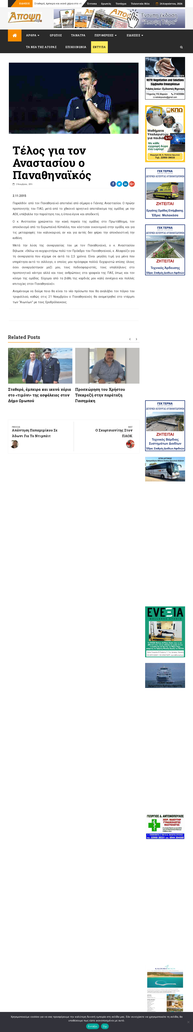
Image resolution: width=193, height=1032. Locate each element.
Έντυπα (92, 3)
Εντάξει (92, 1026)
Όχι (105, 1026)
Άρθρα (31, 35)
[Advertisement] (165, 338)
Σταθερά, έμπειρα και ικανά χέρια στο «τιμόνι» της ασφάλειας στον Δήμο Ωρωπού (39, 395)
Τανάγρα (121, 3)
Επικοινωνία (76, 47)
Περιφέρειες (104, 35)
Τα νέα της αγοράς (41, 47)
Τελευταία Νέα (140, 3)
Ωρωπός (106, 3)
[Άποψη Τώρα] (14, 35)
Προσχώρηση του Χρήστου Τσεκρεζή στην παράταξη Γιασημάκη (100, 395)
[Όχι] (188, 1022)
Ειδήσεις (133, 35)
